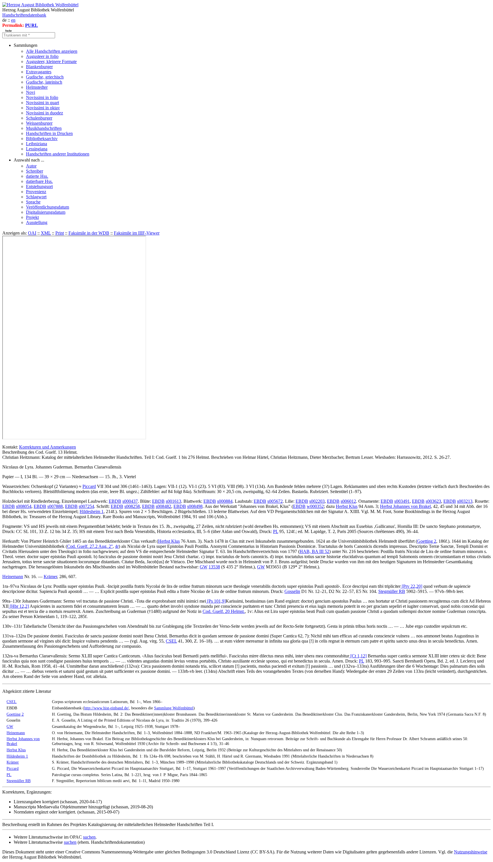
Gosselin (292, 591)
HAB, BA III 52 (314, 551)
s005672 (275, 501)
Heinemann (12, 576)
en (13, 20)
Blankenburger (39, 66)
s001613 (173, 501)
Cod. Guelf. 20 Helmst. (224, 611)
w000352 (315, 506)
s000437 (130, 501)
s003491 (402, 501)
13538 (214, 566)
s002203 (317, 501)
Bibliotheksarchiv (42, 138)
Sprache (33, 201)
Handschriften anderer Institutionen (57, 154)
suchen (89, 837)
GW (203, 566)
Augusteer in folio (42, 56)
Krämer (50, 576)
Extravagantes (38, 71)
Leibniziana (36, 143)
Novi (30, 92)
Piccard (89, 486)
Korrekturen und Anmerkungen (47, 447)
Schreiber (34, 171)
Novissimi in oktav (43, 107)
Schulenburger (39, 118)
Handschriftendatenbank (24, 15)
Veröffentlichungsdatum (47, 207)
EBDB (115, 501)
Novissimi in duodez (44, 112)
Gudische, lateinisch (44, 82)
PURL (31, 25)
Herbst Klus (346, 506)
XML (46, 233)
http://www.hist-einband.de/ (106, 708)
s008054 (23, 506)
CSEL (171, 641)
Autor (31, 165)
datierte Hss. (37, 176)
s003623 (433, 501)
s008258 (132, 506)
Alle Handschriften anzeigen (51, 51)
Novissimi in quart (42, 102)
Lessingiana (36, 148)
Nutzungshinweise (470, 851)
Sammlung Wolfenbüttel (173, 708)
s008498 (195, 506)
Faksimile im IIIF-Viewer (136, 233)
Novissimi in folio (42, 97)
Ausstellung (36, 222)
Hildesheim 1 (92, 511)
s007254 (86, 506)
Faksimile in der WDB (88, 233)
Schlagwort (36, 196)
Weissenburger (39, 123)
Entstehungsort (39, 186)
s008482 (163, 506)
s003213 (464, 501)
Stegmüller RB (391, 591)
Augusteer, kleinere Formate (51, 61)
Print (59, 233)
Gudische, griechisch (45, 76)
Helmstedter (37, 87)
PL (275, 531)
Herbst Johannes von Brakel (405, 506)
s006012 (348, 501)
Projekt (32, 217)
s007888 (55, 506)
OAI (32, 233)
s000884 (225, 501)
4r (117, 546)
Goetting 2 (426, 541)
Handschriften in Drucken (49, 133)
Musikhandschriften (44, 128)
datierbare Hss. (39, 181)
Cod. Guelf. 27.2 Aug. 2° (90, 546)
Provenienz (36, 191)
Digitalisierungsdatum (45, 212)
